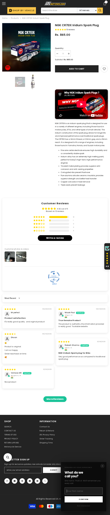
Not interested (83, 506)
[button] (8, 457)
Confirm (84, 499)
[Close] (102, 466)
